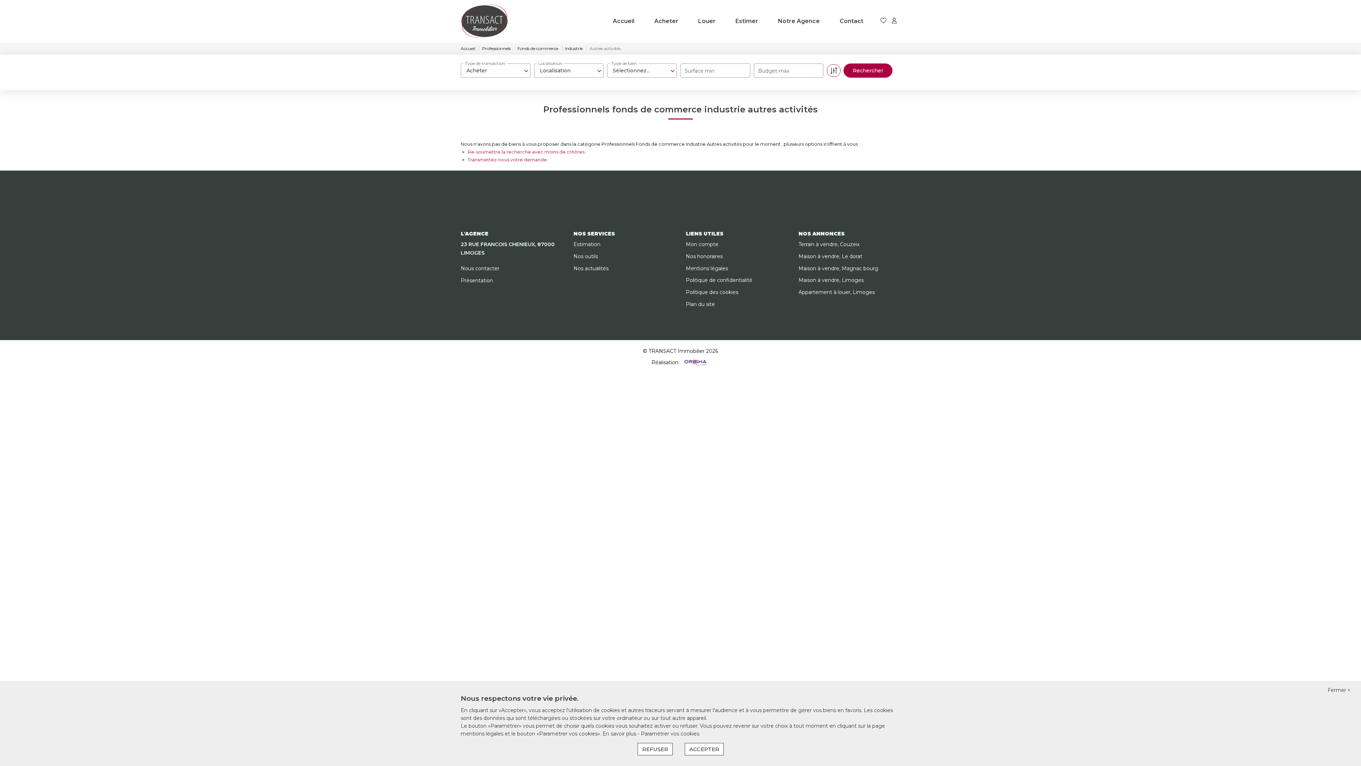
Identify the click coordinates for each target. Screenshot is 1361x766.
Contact (851, 21)
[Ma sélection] (883, 21)
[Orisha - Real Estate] (695, 362)
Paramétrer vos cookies (670, 734)
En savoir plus (620, 734)
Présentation (477, 280)
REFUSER (655, 749)
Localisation (550, 63)
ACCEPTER (704, 749)
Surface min (700, 71)
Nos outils (585, 256)
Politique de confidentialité (719, 280)
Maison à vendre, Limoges (831, 280)
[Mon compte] (894, 21)
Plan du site (700, 304)
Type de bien (624, 63)
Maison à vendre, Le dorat (830, 256)
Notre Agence (799, 21)
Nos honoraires (704, 256)
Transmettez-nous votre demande (507, 159)
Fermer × (1339, 690)
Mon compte (702, 244)
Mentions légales (707, 268)
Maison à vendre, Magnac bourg (838, 268)
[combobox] (495, 70)
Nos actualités (591, 268)
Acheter (666, 21)
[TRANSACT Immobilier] (484, 21)
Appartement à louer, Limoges (837, 292)
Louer (707, 21)
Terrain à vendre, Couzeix (829, 244)
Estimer (746, 21)
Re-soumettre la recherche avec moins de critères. (527, 152)
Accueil (623, 21)
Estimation (586, 244)
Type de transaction (485, 63)
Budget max (773, 71)
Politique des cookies (712, 292)
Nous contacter (480, 268)
